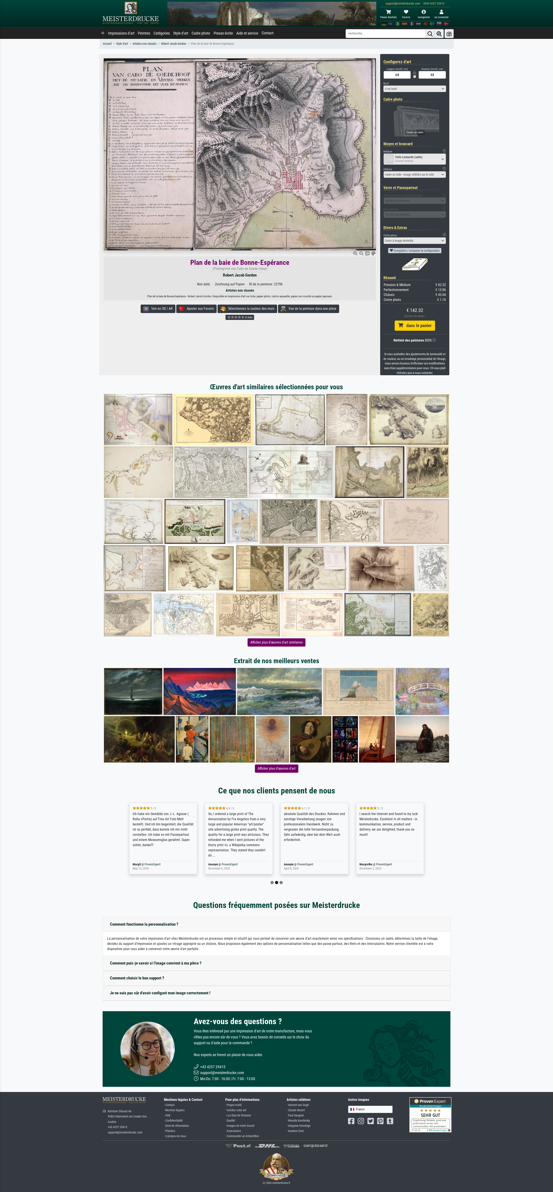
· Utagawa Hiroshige (299, 1126)
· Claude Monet (296, 1110)
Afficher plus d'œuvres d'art (277, 768)
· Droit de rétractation (176, 1126)
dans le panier (417, 325)
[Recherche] (430, 33)
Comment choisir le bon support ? (137, 978)
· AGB (167, 1115)
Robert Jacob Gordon (173, 44)
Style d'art (180, 33)
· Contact (169, 1105)
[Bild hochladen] (449, 33)
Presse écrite (223, 33)
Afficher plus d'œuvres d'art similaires (276, 642)
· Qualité (230, 1120)
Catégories (162, 33)
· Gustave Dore (295, 1131)
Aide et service (247, 33)
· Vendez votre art (235, 1110)
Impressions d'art (121, 33)
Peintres (144, 33)
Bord (386, 83)
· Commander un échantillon (242, 1136)
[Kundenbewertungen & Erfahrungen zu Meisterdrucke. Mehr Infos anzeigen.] (430, 1115)
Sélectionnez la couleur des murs (250, 309)
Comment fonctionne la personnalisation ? (144, 924)
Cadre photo (201, 33)
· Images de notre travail (239, 1126)
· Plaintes (169, 1131)
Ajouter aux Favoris (199, 309)
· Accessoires (233, 1131)
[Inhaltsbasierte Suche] (439, 33)
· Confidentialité (173, 1120)
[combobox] (414, 89)
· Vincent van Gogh (298, 1105)
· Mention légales (174, 1110)
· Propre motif (233, 1105)
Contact (267, 33)
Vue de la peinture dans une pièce (311, 309)
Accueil (107, 44)
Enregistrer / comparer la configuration (416, 250)
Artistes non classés (144, 44)
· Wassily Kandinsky (298, 1120)
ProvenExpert (152, 864)
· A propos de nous (175, 1136)
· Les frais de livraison (238, 1115)
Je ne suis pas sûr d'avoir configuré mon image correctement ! (160, 992)
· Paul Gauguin (295, 1115)
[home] (102, 33)
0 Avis (248, 317)
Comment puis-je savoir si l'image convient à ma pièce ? (156, 963)
